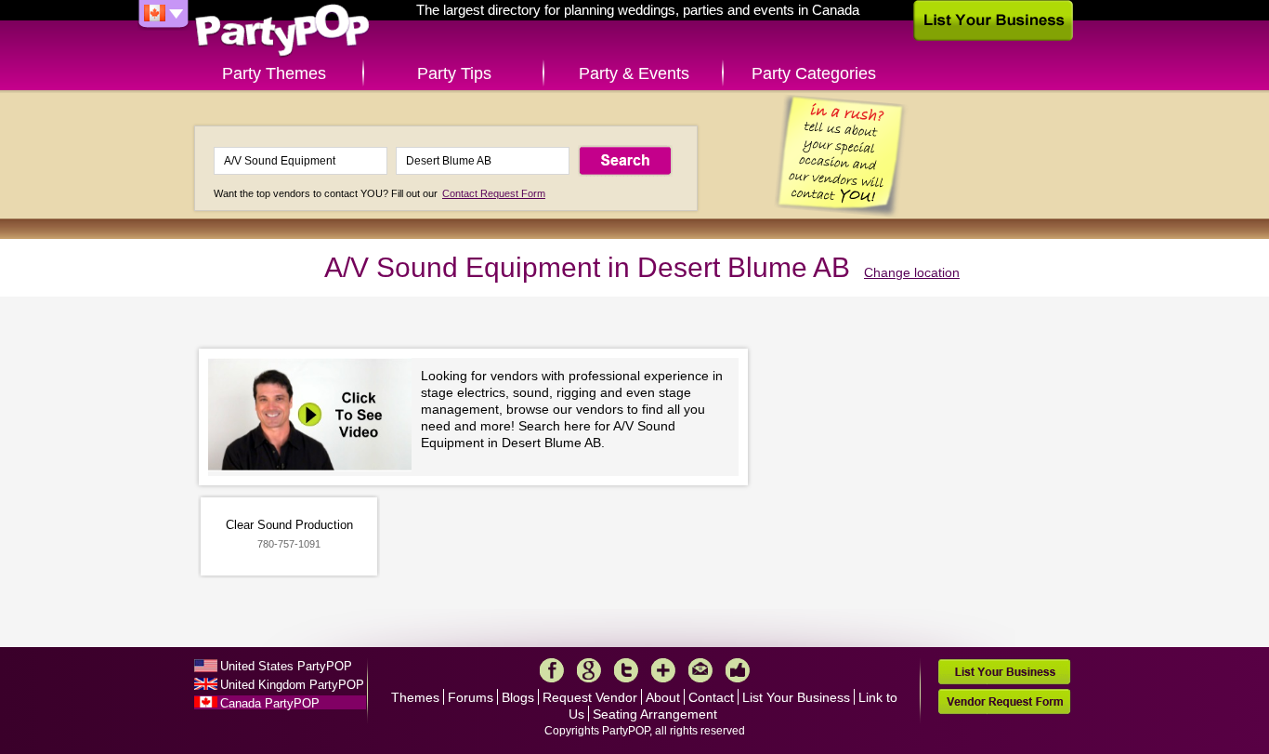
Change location (912, 272)
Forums (470, 697)
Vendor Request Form (1004, 701)
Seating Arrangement (655, 714)
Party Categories (814, 73)
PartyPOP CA (282, 31)
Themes (415, 697)
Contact (711, 697)
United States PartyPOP (286, 666)
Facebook (552, 670)
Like (738, 670)
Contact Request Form (493, 193)
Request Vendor (590, 697)
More (663, 670)
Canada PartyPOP (270, 703)
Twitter (626, 670)
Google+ (589, 670)
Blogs (518, 697)
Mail (700, 670)
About (663, 697)
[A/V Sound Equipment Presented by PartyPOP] (314, 417)
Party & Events (634, 73)
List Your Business (796, 697)
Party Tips (454, 73)
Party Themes (274, 73)
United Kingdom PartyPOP (292, 685)
